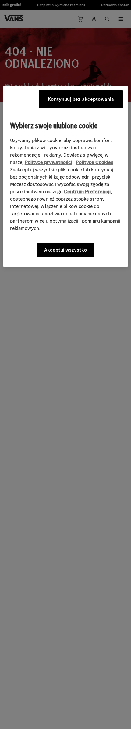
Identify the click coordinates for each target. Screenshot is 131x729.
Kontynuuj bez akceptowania (81, 99)
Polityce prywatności (48, 162)
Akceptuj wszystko (65, 250)
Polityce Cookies (94, 162)
